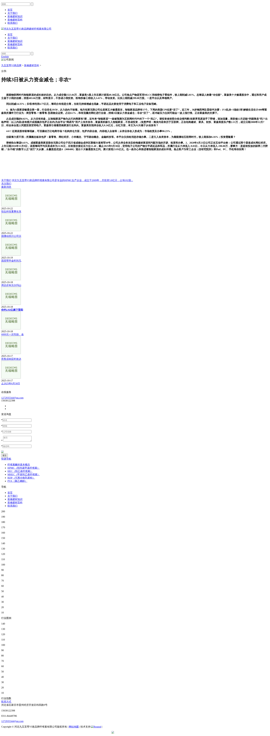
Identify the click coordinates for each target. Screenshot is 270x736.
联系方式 (6, 701)
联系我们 (13, 47)
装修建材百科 (15, 44)
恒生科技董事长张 (11, 211)
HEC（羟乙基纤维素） (20, 471)
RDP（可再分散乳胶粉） (21, 477)
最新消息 (6, 187)
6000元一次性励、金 (12, 334)
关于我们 (13, 37)
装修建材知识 (15, 41)
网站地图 (74, 726)
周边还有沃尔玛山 (11, 285)
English (5, 56)
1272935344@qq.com (12, 397)
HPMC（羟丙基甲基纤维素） (24, 468)
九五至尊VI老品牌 (11, 65)
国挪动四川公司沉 (11, 236)
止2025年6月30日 (10, 383)
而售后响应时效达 (11, 359)
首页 (10, 34)
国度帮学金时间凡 (11, 260)
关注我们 (6, 183)
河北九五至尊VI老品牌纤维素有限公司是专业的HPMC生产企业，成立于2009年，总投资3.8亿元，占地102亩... (72, 180)
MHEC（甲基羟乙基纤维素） (24, 474)
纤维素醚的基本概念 (19, 464)
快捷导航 (6, 458)
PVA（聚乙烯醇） (17, 481)
